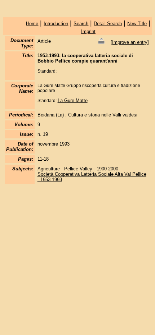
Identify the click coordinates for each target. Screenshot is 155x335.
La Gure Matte (73, 100)
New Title (137, 23)
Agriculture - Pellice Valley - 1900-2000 (77, 168)
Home (32, 23)
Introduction (56, 23)
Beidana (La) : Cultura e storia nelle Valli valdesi (87, 115)
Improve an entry (129, 42)
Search (81, 23)
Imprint (88, 31)
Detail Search (108, 23)
